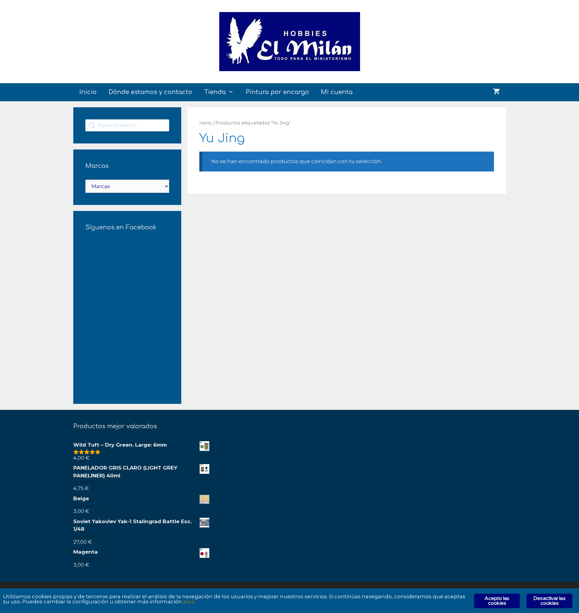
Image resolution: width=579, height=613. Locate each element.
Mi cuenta (337, 92)
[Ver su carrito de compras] (496, 92)
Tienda (215, 92)
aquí (189, 602)
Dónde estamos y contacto (150, 92)
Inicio (87, 92)
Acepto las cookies (497, 601)
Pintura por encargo (277, 92)
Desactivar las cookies (549, 601)
